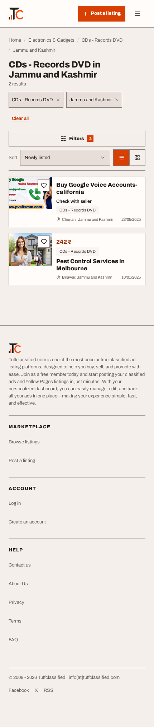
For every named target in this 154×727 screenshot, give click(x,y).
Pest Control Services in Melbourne (90, 264)
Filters (90, 140)
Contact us (20, 565)
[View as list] (121, 158)
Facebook (19, 690)
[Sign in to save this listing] (44, 185)
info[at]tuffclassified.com (94, 677)
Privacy (16, 602)
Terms (15, 621)
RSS (48, 690)
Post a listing (22, 460)
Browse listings (24, 441)
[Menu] (137, 14)
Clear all (20, 118)
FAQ (13, 639)
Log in (15, 503)
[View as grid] (137, 158)
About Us (18, 583)
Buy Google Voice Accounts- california (96, 188)
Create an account (27, 522)
